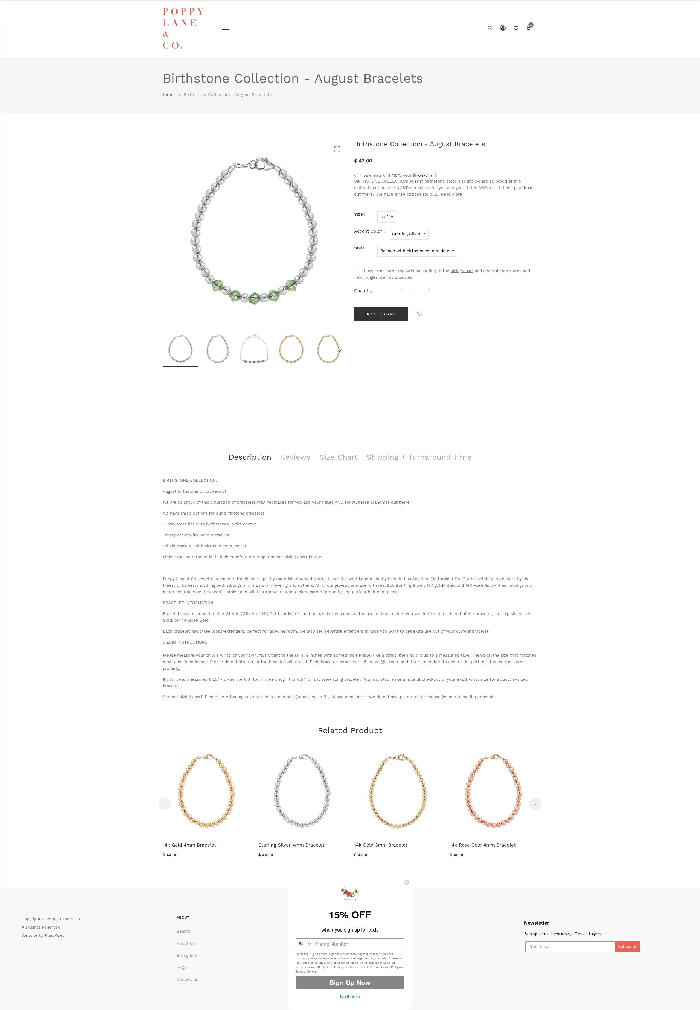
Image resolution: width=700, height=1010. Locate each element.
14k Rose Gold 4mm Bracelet (483, 845)
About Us (186, 943)
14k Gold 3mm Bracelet (380, 845)
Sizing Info (187, 955)
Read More (451, 194)
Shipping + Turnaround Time (419, 457)
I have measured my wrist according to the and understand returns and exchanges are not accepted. (443, 274)
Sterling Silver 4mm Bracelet (291, 845)
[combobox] (304, 944)
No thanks (350, 996)
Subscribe (627, 946)
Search (183, 931)
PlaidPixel (54, 935)
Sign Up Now (350, 982)
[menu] (225, 27)
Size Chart (338, 457)
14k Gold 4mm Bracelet (189, 845)
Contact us (187, 979)
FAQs (182, 967)
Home (169, 94)
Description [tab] (250, 457)
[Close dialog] (406, 882)
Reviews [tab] (295, 457)
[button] (445, 175)
